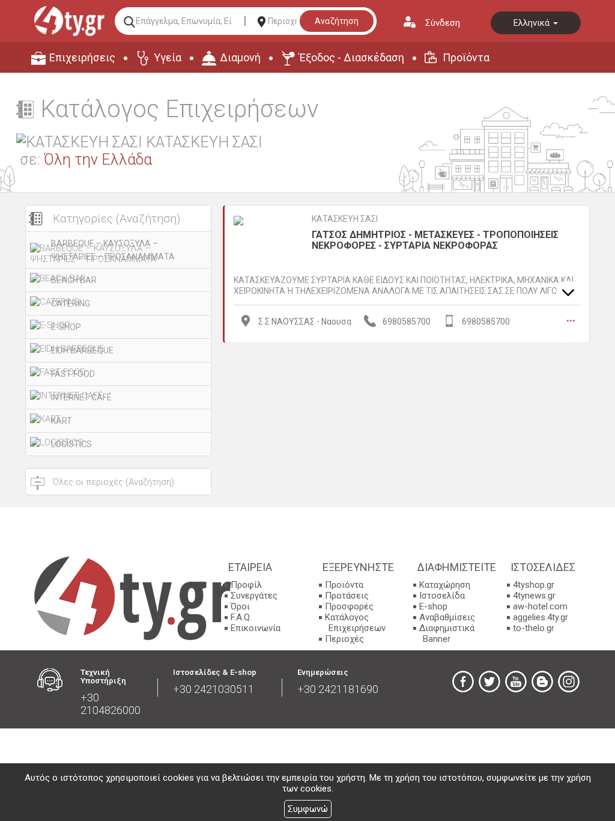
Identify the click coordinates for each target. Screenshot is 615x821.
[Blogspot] (542, 681)
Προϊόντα (466, 57)
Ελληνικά (533, 22)
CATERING (70, 303)
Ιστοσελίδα (442, 595)
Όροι (240, 606)
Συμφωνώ (308, 809)
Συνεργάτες (254, 595)
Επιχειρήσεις (82, 57)
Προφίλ (246, 584)
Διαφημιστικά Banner (446, 633)
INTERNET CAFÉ (81, 397)
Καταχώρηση (444, 584)
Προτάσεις (347, 595)
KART (61, 421)
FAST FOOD (73, 374)
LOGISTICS (71, 444)
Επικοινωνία (255, 628)
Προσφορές (349, 606)
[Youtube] (516, 681)
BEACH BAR (74, 280)
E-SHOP (66, 327)
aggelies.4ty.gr (540, 617)
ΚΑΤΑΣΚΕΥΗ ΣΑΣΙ (345, 219)
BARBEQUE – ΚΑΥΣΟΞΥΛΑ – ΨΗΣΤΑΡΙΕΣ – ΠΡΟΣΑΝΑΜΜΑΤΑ (113, 250)
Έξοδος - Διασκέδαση (351, 57)
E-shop (433, 606)
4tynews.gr (534, 595)
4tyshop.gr (533, 584)
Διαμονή (240, 57)
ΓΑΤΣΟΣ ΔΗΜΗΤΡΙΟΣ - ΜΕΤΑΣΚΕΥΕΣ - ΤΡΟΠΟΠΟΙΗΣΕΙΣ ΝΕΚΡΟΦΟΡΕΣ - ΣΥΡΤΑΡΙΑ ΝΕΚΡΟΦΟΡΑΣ (435, 240)
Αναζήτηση (337, 21)
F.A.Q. (241, 617)
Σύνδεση (442, 22)
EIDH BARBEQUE (82, 350)
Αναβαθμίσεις (447, 617)
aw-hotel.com (540, 606)
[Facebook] (463, 681)
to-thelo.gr (533, 628)
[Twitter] (489, 681)
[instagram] (569, 681)
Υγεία (167, 57)
